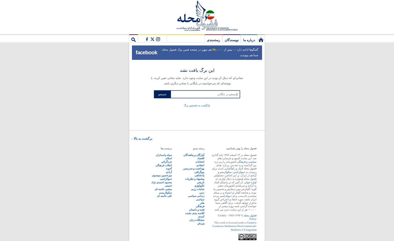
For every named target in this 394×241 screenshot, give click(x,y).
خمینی (168, 185)
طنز (202, 202)
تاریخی (200, 182)
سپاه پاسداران (164, 154)
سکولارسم (226, 172)
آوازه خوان (250, 182)
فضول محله (197, 15)
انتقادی (200, 165)
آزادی (253, 175)
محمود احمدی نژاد (161, 182)
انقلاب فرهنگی (164, 165)
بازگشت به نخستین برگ (197, 105)
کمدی (201, 216)
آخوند (169, 168)
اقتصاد (200, 158)
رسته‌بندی (213, 40)
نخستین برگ (261, 38)
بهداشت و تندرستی (193, 168)
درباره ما (249, 40)
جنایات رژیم (197, 189)
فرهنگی (241, 161)
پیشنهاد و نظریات (194, 178)
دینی (201, 192)
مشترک (152, 38)
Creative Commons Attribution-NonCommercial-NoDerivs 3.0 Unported (234, 226)
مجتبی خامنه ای (163, 189)
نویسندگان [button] (232, 40)
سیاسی (252, 161)
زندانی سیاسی (196, 195)
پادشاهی (199, 175)
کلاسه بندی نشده (194, 213)
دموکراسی (239, 172)
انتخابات (199, 161)
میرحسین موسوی (162, 175)
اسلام (169, 158)
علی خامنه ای (164, 195)
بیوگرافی (199, 172)
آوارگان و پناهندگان (193, 154)
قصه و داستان (196, 209)
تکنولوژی (199, 185)
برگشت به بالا (143, 138)
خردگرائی (166, 161)
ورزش (200, 223)
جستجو (133, 38)
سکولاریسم (165, 192)
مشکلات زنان (196, 219)
